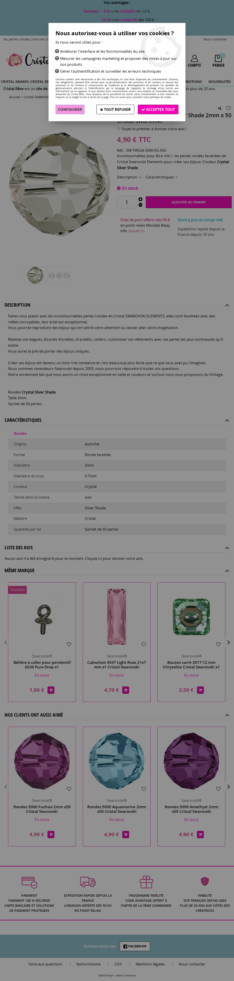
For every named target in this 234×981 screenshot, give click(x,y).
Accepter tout (160, 109)
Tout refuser (117, 109)
